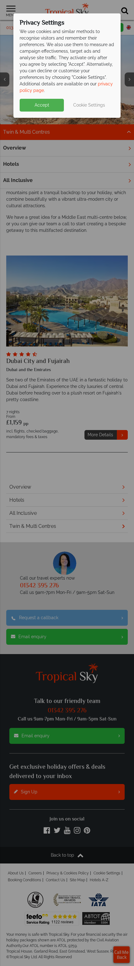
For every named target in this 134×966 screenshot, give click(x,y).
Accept (42, 105)
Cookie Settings (89, 105)
